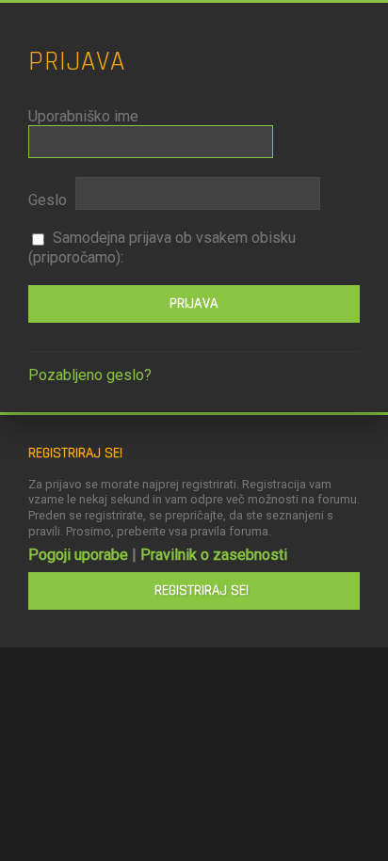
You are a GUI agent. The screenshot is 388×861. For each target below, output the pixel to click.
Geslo (47, 200)
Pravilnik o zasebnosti (213, 555)
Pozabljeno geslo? (90, 375)
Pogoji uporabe (78, 555)
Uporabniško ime (83, 116)
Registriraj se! (201, 590)
